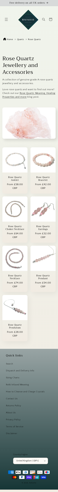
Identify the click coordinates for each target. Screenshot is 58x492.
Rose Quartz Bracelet (43, 178)
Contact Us (12, 398)
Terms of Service (14, 426)
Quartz (21, 39)
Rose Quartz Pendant (43, 277)
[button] (6, 19)
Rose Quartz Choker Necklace (15, 228)
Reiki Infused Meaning (17, 385)
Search (9, 364)
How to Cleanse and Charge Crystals (25, 392)
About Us (11, 412)
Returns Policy (13, 405)
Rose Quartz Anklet (15, 178)
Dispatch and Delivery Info (20, 371)
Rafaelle (32, 483)
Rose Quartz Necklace (15, 277)
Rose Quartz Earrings (43, 228)
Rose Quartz (34, 39)
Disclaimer (11, 433)
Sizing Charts (12, 378)
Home (10, 39)
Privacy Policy (13, 419)
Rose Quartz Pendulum (15, 326)
